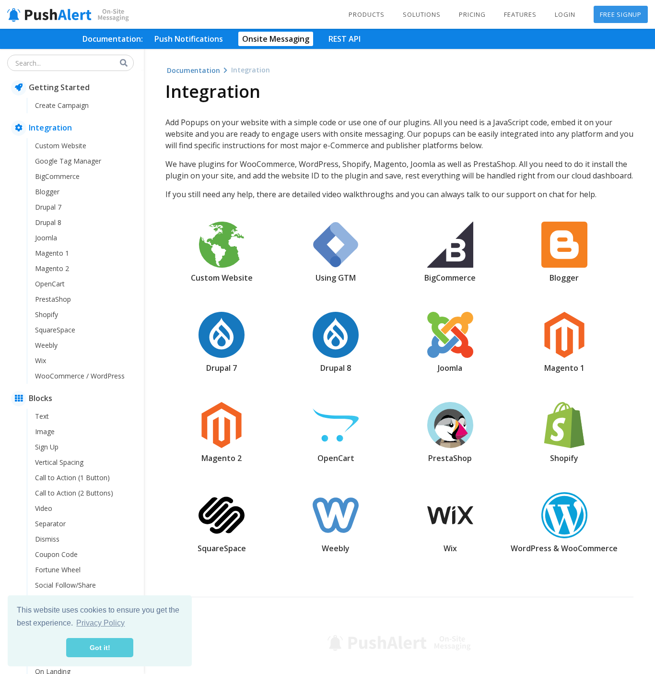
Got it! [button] (100, 647)
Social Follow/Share (65, 585)
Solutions (422, 14)
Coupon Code (56, 554)
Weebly (46, 345)
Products (367, 14)
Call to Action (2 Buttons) (74, 492)
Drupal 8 (48, 222)
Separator (50, 523)
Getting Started (59, 87)
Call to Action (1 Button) (72, 477)
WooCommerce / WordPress (80, 375)
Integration (50, 127)
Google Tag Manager (68, 161)
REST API (344, 39)
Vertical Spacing (59, 462)
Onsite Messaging (275, 39)
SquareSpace (55, 329)
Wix (40, 360)
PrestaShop (53, 299)
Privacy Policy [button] (100, 623)
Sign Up (46, 446)
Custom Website (60, 145)
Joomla (46, 237)
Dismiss (47, 539)
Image (45, 431)
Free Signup (621, 14)
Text (42, 416)
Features (520, 14)
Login (565, 14)
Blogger (47, 191)
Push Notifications (188, 39)
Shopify (46, 314)
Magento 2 (52, 268)
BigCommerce (57, 176)
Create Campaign (62, 105)
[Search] (124, 63)
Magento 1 (52, 253)
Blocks (40, 398)
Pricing (472, 14)
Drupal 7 (48, 207)
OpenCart (50, 283)
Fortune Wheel (58, 569)
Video (43, 508)
